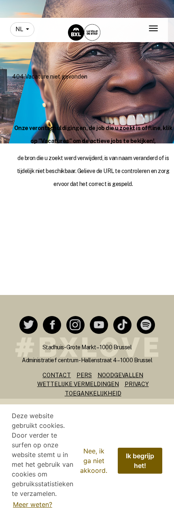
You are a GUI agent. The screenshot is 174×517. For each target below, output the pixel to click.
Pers (84, 375)
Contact (56, 375)
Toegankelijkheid (93, 393)
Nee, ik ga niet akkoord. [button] (93, 460)
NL (19, 29)
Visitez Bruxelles (77, 7)
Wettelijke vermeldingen (78, 384)
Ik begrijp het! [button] (140, 461)
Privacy (137, 384)
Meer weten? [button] (32, 504)
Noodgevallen (120, 375)
